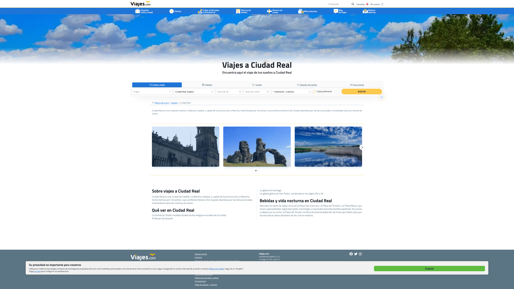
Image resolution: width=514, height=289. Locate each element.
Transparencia (200, 281)
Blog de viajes (342, 11)
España (174, 102)
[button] (292, 91)
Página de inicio (162, 102)
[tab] (157, 84)
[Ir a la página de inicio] (141, 3)
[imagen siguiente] (362, 147)
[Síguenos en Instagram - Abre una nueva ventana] (360, 254)
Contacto (198, 257)
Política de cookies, (217, 268)
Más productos (310, 11)
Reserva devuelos (277, 11)
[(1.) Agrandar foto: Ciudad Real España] (185, 147)
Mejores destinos (372, 11)
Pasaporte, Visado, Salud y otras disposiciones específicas (217, 260)
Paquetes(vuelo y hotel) (146, 11)
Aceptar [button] (429, 268)
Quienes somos (201, 254)
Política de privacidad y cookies (207, 277)
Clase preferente (323, 91)
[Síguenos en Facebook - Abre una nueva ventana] (351, 254)
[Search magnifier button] (353, 4)
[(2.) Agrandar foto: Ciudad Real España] (257, 147)
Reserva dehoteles (246, 11)
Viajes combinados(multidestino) (211, 11)
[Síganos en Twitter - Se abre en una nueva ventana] (356, 254)
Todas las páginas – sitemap (206, 284)
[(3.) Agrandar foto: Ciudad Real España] (328, 147)
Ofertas (177, 11)
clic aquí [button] (37, 271)
